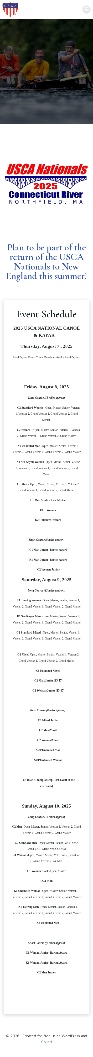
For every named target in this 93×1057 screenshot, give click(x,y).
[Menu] (87, 9)
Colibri (46, 1042)
